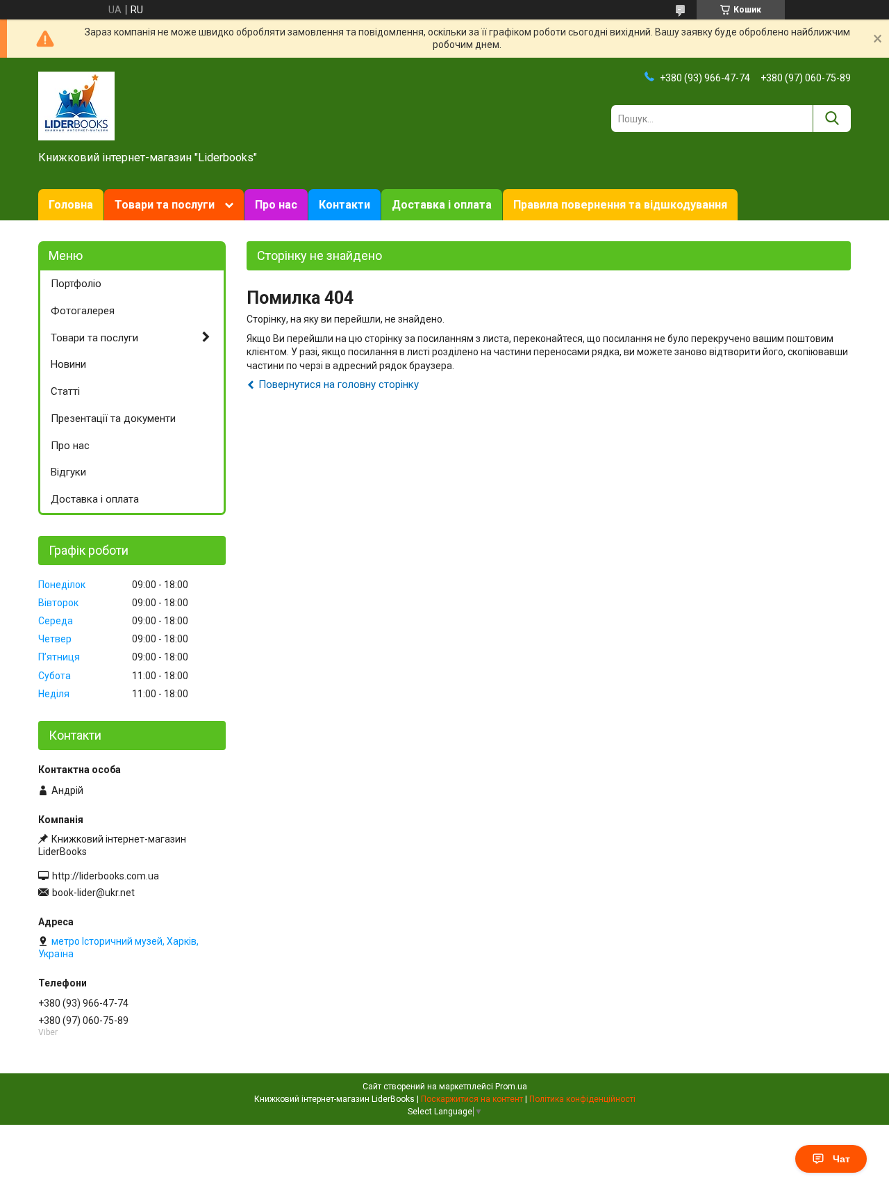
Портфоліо (76, 283)
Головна (71, 204)
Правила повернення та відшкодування (620, 204)
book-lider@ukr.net (93, 892)
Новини (68, 364)
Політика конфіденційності (582, 1099)
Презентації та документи (113, 418)
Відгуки (68, 472)
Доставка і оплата (442, 204)
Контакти (344, 204)
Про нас (276, 204)
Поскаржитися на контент (472, 1099)
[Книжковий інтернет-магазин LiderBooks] (76, 105)
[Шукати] (832, 118)
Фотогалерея (83, 310)
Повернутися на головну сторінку (338, 384)
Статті (65, 391)
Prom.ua (511, 1086)
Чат (841, 1158)
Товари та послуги (165, 204)
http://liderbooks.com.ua (105, 875)
